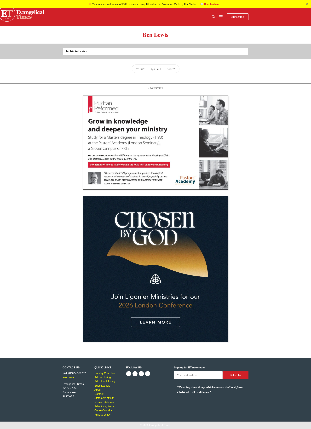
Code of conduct (103, 410)
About (97, 389)
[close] (307, 3)
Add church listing (104, 381)
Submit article (102, 385)
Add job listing (102, 377)
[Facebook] (128, 373)
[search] (213, 16)
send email (69, 377)
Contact (98, 394)
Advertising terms (104, 406)
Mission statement (104, 402)
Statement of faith (104, 398)
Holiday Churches (104, 373)
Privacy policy (102, 414)
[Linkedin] (147, 373)
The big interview (76, 51)
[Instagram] (141, 373)
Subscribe (237, 17)
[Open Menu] (220, 16)
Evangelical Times (159, 425)
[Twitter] (135, 373)
